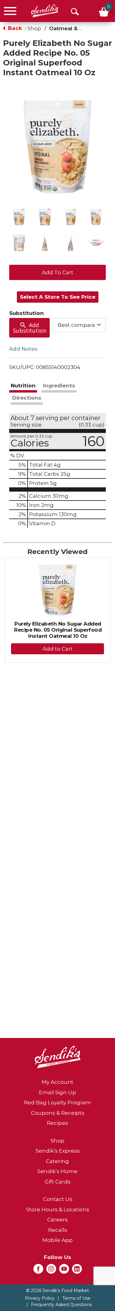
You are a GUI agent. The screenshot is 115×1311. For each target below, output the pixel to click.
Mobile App (57, 1240)
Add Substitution (29, 327)
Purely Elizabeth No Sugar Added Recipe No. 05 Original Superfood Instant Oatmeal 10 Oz (58, 630)
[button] (19, 217)
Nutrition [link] (23, 385)
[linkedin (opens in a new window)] (77, 1271)
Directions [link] (26, 398)
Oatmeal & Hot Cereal (78, 28)
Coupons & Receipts (57, 1113)
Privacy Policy (40, 1298)
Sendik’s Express (58, 1151)
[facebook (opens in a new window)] (38, 1271)
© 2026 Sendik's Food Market (57, 1290)
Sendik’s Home (57, 1171)
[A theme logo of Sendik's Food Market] (44, 11)
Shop (34, 28)
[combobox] (79, 325)
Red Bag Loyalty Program (57, 1102)
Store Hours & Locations (57, 1209)
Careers (57, 1220)
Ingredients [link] (59, 385)
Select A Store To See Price (57, 297)
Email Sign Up (57, 1092)
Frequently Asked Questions (61, 1304)
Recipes (57, 1123)
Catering (57, 1161)
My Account (57, 1082)
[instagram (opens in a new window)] (51, 1271)
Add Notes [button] (23, 348)
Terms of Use (76, 1298)
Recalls (57, 1230)
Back (14, 28)
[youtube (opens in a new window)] (64, 1271)
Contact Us (57, 1199)
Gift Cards (58, 1182)
